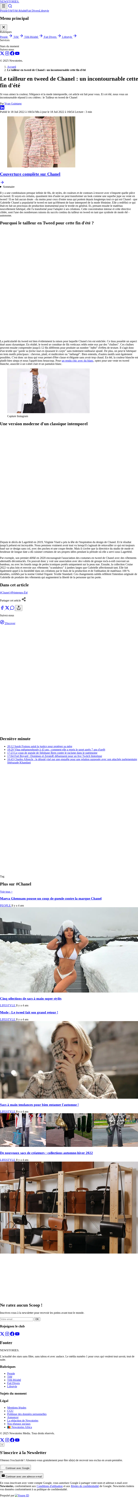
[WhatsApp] (12, 608)
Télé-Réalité (20, 10)
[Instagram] (7, 54)
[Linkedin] (2, 108)
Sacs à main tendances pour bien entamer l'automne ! (39, 1105)
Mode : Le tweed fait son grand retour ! (29, 1012)
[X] (2, 54)
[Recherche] (10, 7)
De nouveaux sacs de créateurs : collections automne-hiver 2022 (46, 1153)
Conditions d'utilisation (50, 1486)
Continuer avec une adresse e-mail (23, 1476)
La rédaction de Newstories (22, 1420)
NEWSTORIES (9, 1)
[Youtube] (17, 54)
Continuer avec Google (17, 1468)
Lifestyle (44, 10)
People (4, 10)
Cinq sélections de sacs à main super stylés (30, 998)
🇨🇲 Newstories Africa (19, 1427)
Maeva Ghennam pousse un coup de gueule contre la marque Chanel (51, 898)
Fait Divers (33, 10)
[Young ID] (22, 1495)
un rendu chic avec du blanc (77, 360)
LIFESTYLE (8, 1005)
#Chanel (5, 592)
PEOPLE (6, 905)
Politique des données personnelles (27, 1414)
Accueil (11, 66)
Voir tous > (6, 891)
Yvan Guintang (13, 103)
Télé (10, 10)
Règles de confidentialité (85, 1486)
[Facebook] (12, 54)
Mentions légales (16, 1407)
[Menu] (3, 6)
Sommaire (9, 186)
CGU (10, 1410)
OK (37, 1319)
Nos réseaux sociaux (19, 1423)
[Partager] (18, 608)
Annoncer (13, 1417)
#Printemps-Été (19, 592)
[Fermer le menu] (3, 27)
